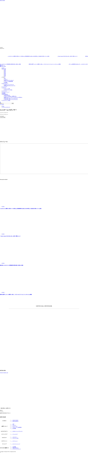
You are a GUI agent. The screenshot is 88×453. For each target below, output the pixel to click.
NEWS (3, 206)
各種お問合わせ (5, 94)
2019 (5, 74)
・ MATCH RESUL (14, 421)
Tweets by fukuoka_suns (4, 372)
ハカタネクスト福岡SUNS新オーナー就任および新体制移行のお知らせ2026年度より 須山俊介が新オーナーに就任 (29, 56)
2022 (5, 71)
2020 (5, 73)
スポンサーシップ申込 (8, 89)
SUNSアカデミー (5, 83)
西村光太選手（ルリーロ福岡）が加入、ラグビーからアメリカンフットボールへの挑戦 (45, 64)
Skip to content (2, 0)
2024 (5, 69)
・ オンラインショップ (15, 443)
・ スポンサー (14, 437)
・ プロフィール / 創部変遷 (16, 427)
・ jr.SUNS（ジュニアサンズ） (17, 431)
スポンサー (4, 87)
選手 (5, 78)
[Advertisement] (30, 126)
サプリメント (4, 90)
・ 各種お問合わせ (14, 447)
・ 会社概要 (13, 446)
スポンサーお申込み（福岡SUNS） (10, 96)
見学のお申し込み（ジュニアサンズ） (11, 98)
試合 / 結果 (4, 68)
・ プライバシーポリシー (16, 448)
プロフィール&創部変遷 (8, 81)
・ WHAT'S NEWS (14, 420)
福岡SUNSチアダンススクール (9, 85)
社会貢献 (5, 82)
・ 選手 (12, 424)
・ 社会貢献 (13, 428)
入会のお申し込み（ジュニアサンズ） (11, 99)
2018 (5, 75)
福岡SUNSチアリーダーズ (9, 80)
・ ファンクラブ (14, 434)
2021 (5, 72)
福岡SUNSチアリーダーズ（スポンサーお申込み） (13, 97)
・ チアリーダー (14, 426)
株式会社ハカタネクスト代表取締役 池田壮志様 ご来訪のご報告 (11, 265)
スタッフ (5, 79)
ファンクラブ (4, 86)
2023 (5, 70)
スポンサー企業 (7, 88)
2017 (5, 76)
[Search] (0, 102)
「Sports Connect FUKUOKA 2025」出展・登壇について (67, 56)
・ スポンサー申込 (14, 438)
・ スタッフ (13, 425)
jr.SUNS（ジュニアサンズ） (9, 84)
